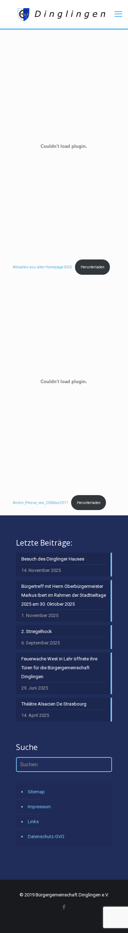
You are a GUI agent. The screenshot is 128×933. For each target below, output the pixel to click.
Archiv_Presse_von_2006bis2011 (40, 502)
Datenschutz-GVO (46, 836)
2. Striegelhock (36, 631)
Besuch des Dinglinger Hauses (52, 559)
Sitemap (36, 791)
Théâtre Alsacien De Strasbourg (53, 704)
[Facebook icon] (64, 907)
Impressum (39, 806)
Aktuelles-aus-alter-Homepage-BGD (42, 267)
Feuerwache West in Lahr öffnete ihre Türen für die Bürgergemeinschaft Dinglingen (59, 667)
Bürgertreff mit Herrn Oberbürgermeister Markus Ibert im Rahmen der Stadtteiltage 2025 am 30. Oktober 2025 (63, 595)
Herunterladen (93, 267)
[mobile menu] (118, 14)
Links (33, 821)
